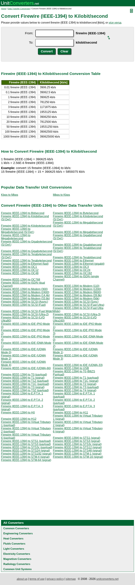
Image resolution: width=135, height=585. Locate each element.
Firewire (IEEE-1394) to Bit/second (22, 213)
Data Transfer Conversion (19, 9)
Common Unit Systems (17, 569)
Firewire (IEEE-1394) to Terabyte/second (26, 260)
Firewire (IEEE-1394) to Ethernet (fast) (25, 263)
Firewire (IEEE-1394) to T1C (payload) (25, 384)
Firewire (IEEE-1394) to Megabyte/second (15, 237)
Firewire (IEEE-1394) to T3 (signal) (22, 387)
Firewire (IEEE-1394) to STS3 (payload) (26, 444)
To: (31, 42)
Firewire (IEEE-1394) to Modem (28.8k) (77, 295)
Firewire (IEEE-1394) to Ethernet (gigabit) (78, 263)
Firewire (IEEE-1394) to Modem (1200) (77, 289)
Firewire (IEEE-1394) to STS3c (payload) (26, 447)
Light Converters (13, 548)
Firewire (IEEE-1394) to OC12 (19, 270)
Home (3, 9)
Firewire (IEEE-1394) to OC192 (72, 273)
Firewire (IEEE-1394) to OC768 (20, 279)
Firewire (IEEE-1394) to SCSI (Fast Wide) (27, 311)
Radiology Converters (16, 563)
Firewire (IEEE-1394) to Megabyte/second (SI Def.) (17, 230)
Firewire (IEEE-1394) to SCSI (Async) (24, 301)
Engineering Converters (18, 533)
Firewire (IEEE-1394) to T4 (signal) (74, 390)
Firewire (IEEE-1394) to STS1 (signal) (76, 437)
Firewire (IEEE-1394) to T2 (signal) (74, 384)
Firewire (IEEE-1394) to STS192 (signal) (26, 453)
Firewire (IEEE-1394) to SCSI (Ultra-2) (25, 314)
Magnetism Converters (17, 558)
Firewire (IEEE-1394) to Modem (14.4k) (25, 295)
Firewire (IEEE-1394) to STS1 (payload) (26, 441)
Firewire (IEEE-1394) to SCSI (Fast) (23, 304)
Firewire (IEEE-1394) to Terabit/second (77, 257)
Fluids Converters (14, 543)
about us (22, 578)
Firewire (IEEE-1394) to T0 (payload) (24, 374)
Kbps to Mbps (9, 194)
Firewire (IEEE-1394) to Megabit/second (78, 232)
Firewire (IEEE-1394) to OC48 (19, 273)
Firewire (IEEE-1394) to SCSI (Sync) (75, 301)
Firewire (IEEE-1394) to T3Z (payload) (25, 390)
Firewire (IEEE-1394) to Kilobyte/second (26, 225)
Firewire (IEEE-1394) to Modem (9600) (77, 292)
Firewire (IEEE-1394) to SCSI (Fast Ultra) (78, 304)
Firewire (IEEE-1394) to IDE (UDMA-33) (78, 365)
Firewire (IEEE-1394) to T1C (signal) (75, 380)
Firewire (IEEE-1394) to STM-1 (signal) (77, 453)
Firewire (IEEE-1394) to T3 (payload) (76, 387)
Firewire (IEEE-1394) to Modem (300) (24, 289)
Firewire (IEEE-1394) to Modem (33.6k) (25, 298)
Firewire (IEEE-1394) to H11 (70, 412)
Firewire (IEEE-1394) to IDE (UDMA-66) (26, 368)
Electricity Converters (16, 553)
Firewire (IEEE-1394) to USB (71, 368)
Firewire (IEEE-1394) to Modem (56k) (76, 298)
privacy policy (55, 578)
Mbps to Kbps (61, 194)
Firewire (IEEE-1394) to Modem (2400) (25, 292)
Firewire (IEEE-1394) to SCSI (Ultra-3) (77, 314)
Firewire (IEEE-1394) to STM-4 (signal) (25, 456)
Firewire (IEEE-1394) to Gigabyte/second (26, 251)
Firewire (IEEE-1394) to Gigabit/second (77, 244)
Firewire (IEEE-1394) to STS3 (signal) (76, 441)
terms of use (37, 578)
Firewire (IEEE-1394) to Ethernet (73, 260)
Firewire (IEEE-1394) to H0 (18, 412)
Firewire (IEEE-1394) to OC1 (19, 266)
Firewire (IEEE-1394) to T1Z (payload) (25, 380)
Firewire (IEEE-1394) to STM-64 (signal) (26, 460)
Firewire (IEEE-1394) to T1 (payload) (76, 377)
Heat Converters (13, 538)
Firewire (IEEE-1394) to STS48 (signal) (77, 450)
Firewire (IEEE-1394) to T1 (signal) (22, 377)
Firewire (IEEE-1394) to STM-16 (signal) (78, 456)
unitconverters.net (107, 578)
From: (29, 33)
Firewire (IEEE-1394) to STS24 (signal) (25, 450)
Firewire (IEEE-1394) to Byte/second (75, 213)
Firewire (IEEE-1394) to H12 (18, 418)
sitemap (71, 578)
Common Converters (16, 528)
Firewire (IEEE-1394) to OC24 (71, 270)
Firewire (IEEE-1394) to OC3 (71, 266)
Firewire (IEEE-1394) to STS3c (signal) (77, 444)
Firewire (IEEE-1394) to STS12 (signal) (77, 447)
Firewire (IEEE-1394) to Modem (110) (76, 285)
